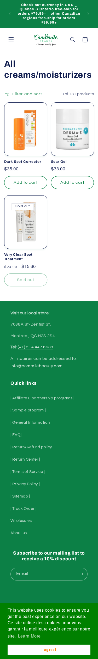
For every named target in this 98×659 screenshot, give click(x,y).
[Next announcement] (88, 14)
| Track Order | (23, 509)
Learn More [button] (29, 636)
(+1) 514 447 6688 (35, 347)
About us (18, 533)
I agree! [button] (49, 649)
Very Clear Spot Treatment (18, 257)
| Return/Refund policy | (32, 447)
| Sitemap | (20, 496)
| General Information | (31, 423)
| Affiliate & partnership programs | (42, 398)
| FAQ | (16, 435)
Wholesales (21, 521)
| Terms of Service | (27, 472)
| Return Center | (25, 459)
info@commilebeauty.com (36, 366)
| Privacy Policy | (25, 484)
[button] (11, 40)
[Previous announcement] (10, 14)
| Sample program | (28, 410)
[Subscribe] (81, 574)
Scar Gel (59, 162)
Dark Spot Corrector (22, 162)
